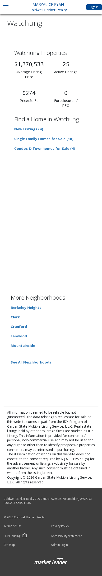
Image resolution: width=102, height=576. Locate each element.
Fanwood (19, 336)
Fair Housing (12, 536)
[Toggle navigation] (5, 7)
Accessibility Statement (66, 536)
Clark (15, 317)
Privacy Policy (60, 526)
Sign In (94, 7)
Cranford (19, 326)
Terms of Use (13, 526)
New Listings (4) (28, 129)
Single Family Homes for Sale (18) (44, 138)
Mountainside (23, 345)
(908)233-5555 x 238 (17, 503)
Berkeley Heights (26, 307)
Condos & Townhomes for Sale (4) (44, 148)
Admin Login (59, 545)
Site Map (9, 545)
